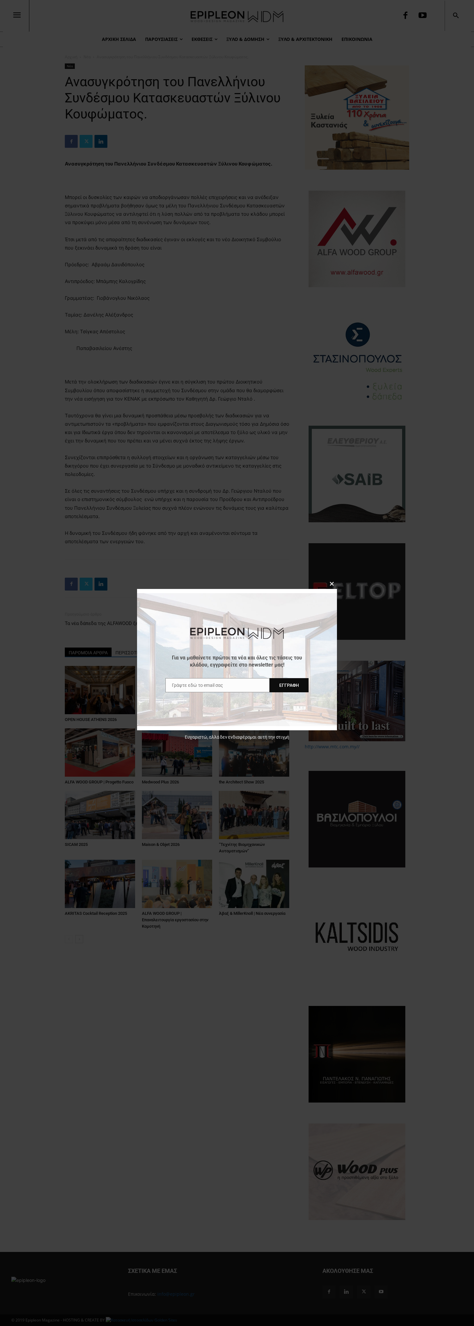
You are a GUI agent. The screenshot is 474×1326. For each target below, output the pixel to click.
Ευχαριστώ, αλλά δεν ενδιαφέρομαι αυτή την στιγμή (237, 737)
